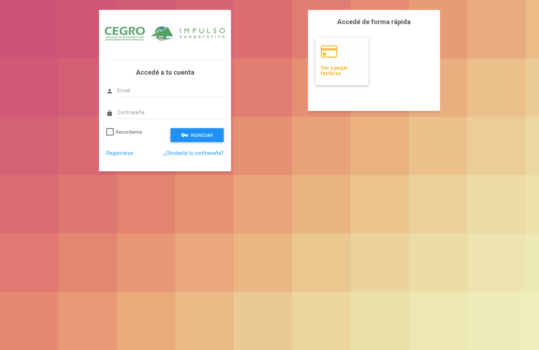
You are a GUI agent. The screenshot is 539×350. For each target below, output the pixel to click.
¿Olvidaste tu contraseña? (194, 153)
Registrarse (119, 153)
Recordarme (129, 132)
